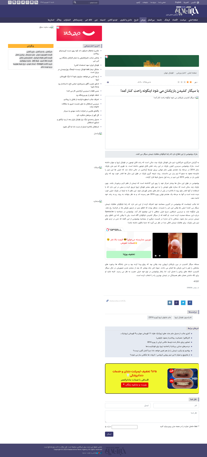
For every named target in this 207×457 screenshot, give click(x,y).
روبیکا (10, 2)
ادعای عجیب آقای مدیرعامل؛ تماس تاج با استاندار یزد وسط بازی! (78, 85)
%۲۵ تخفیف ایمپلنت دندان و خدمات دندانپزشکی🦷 (135, 373)
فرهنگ (167, 20)
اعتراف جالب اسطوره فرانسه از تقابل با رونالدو (81, 99)
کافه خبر (88, 20)
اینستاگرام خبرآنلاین (27, 2)
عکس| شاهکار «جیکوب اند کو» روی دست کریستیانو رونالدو (79, 52)
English (178, 2)
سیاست (183, 20)
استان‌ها (51, 20)
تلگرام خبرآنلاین (32, 2)
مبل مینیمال (30, 54)
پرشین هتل (19, 54)
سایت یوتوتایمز (25, 60)
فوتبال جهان (168, 73)
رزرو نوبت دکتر (46, 67)
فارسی (193, 2)
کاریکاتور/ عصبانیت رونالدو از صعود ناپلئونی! (173, 338)
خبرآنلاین (182, 11)
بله (14, 2)
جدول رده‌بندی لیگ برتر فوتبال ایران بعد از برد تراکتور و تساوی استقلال (78, 121)
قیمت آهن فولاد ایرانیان (42, 57)
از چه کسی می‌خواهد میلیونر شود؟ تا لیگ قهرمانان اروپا (79, 78)
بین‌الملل (151, 20)
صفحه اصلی (193, 20)
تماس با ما (162, 2)
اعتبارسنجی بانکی (25, 57)
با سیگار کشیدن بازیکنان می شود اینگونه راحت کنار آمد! (159, 91)
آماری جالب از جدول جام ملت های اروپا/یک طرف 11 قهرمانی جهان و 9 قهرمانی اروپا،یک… (155, 333)
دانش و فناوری (126, 20)
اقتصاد (175, 20)
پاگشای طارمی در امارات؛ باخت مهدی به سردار (81, 111)
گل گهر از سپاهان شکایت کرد (88, 115)
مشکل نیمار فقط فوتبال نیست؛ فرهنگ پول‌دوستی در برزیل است (78, 71)
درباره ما (153, 2)
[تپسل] (106, 56)
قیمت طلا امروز (46, 60)
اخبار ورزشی (180, 73)
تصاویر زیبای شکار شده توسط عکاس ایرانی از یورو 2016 (168, 342)
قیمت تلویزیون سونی (44, 54)
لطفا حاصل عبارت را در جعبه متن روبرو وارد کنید (179, 426)
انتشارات (67, 20)
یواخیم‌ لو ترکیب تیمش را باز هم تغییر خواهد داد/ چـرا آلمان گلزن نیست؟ (161, 350)
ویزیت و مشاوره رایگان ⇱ (135, 385)
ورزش (143, 20)
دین (96, 20)
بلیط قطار (35, 60)
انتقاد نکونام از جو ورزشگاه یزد (87, 95)
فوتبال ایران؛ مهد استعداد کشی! (86, 65)
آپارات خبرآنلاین (18, 2)
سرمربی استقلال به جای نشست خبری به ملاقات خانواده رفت (80, 105)
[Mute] (160, 256)
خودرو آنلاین (113, 20)
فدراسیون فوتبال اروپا (183, 317)
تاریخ (136, 20)
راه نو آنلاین (39, 51)
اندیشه (102, 20)
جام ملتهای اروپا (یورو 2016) (160, 317)
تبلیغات (145, 2)
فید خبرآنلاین (36, 2)
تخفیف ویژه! (129, 254)
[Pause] (155, 256)
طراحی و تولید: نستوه (89, 453)
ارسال (109, 434)
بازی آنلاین (30, 51)
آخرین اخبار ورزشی (92, 46)
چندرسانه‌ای (78, 20)
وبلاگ (59, 20)
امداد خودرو (31, 64)
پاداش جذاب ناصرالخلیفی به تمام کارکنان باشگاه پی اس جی (79, 59)
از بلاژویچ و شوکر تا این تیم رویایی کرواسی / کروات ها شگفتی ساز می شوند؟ (160, 355)
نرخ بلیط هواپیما (19, 64)
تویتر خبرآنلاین (23, 2)
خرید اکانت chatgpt (44, 64)
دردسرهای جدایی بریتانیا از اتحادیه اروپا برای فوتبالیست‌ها (168, 346)
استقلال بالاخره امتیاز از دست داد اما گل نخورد (81, 126)
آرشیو (138, 2)
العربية (186, 2)
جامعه (159, 20)
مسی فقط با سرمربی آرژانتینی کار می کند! (83, 91)
